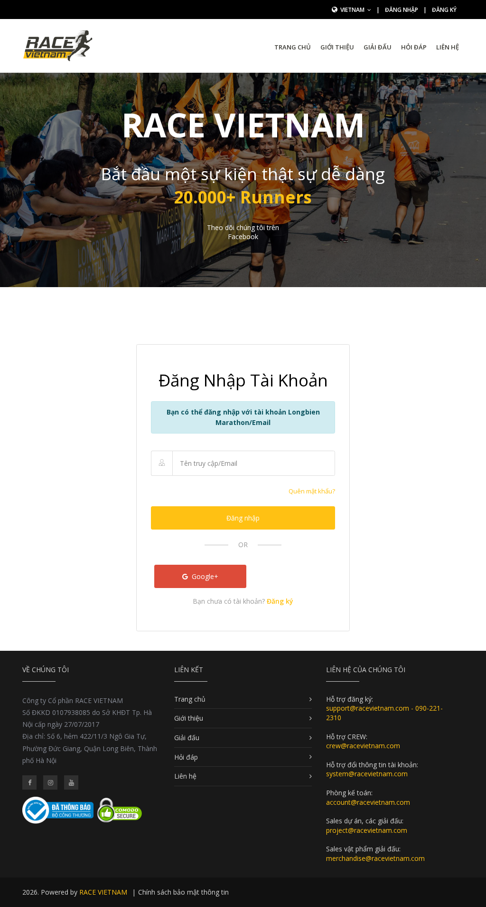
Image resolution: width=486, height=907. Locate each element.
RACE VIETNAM (103, 892)
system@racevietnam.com (367, 773)
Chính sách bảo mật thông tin (183, 892)
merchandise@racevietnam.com (375, 858)
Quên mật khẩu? (312, 491)
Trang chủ (292, 47)
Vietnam (353, 10)
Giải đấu (378, 47)
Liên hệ (447, 47)
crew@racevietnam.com (363, 745)
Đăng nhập (401, 10)
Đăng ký (444, 10)
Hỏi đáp (414, 47)
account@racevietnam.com (368, 802)
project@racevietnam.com (366, 830)
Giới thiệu (337, 47)
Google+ (204, 576)
